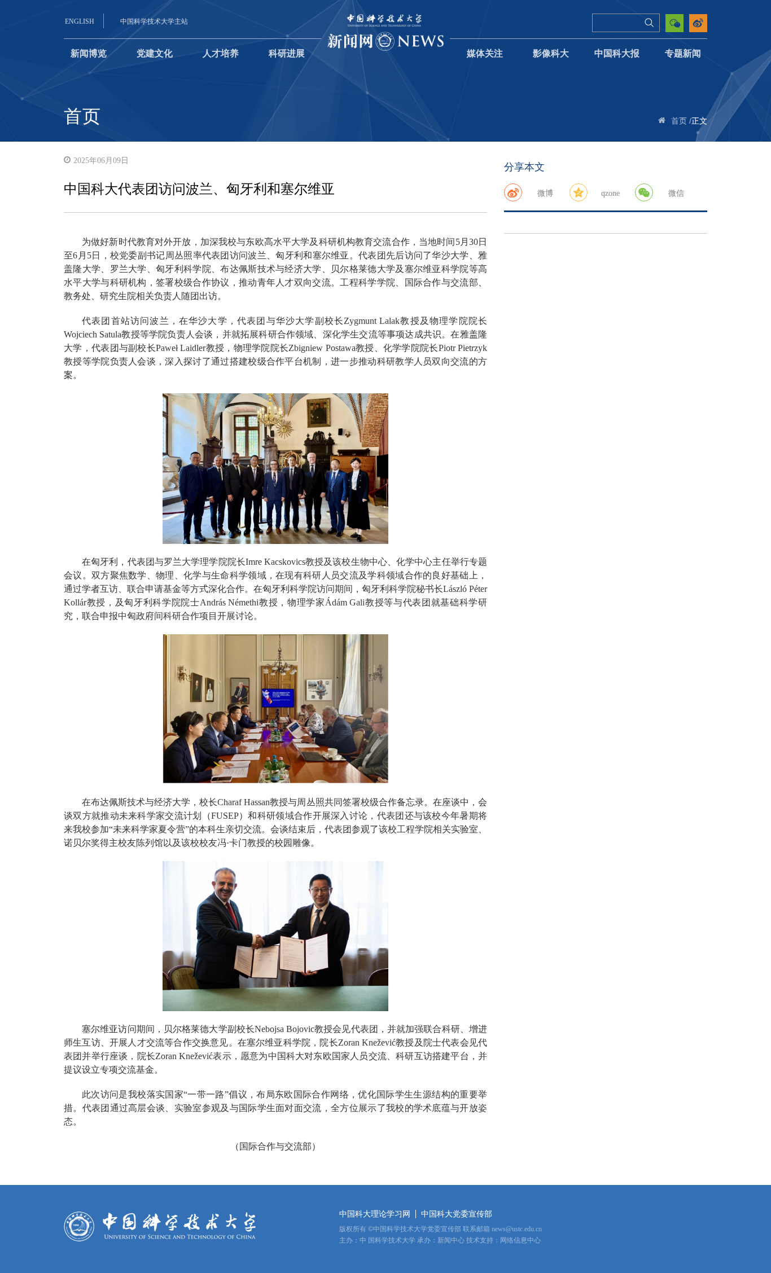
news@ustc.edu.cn (517, 1229)
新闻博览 (89, 53)
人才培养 (221, 53)
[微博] (513, 192)
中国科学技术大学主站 (154, 21)
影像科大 (551, 53)
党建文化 (155, 53)
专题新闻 (683, 53)
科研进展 (287, 53)
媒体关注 (485, 53)
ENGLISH (79, 21)
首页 (679, 121)
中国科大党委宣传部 (456, 1214)
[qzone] (579, 192)
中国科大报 (616, 53)
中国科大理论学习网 (374, 1214)
